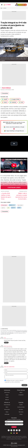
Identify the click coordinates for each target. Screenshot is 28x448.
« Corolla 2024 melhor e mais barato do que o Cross (6, 196)
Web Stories (21, 411)
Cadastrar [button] (14, 427)
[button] (21, 5)
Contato (7, 397)
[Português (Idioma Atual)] (11, 433)
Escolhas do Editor (12, 205)
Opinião (21, 404)
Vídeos (20, 207)
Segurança (3, 207)
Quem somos (7, 392)
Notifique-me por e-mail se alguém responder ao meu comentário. (14, 381)
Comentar (24, 385)
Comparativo (21, 394)
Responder (6, 342)
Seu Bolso (13, 207)
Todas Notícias (4, 205)
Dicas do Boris (7, 409)
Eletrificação (7, 414)
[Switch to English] (14, 433)
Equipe (7, 394)
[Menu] (1, 4)
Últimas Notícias (7, 404)
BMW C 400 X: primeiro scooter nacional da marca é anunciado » (21, 196)
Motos (7, 407)
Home (1, 8)
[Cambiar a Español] (16, 433)
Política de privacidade (14, 446)
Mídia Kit (7, 399)
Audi (8, 207)
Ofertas (21, 414)
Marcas (21, 392)
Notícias (4, 8)
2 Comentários (5, 93)
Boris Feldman (6, 88)
